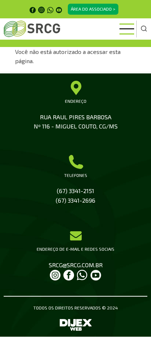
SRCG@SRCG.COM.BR (76, 264)
